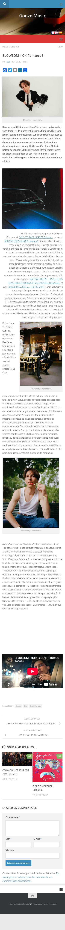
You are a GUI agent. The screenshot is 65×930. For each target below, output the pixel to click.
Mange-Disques (10, 46)
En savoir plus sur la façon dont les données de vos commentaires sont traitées (30, 877)
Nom (9, 838)
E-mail (37, 838)
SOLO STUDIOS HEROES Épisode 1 (36, 237)
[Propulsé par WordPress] (30, 904)
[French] (53, 32)
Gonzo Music (32, 16)
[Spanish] (60, 32)
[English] (57, 32)
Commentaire (13, 817)
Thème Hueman (49, 904)
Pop (25, 706)
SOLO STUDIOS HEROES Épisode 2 (21, 241)
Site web (10, 850)
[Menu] (61, 4)
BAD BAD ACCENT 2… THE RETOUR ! (26, 286)
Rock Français (35, 706)
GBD (8, 62)
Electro (18, 706)
